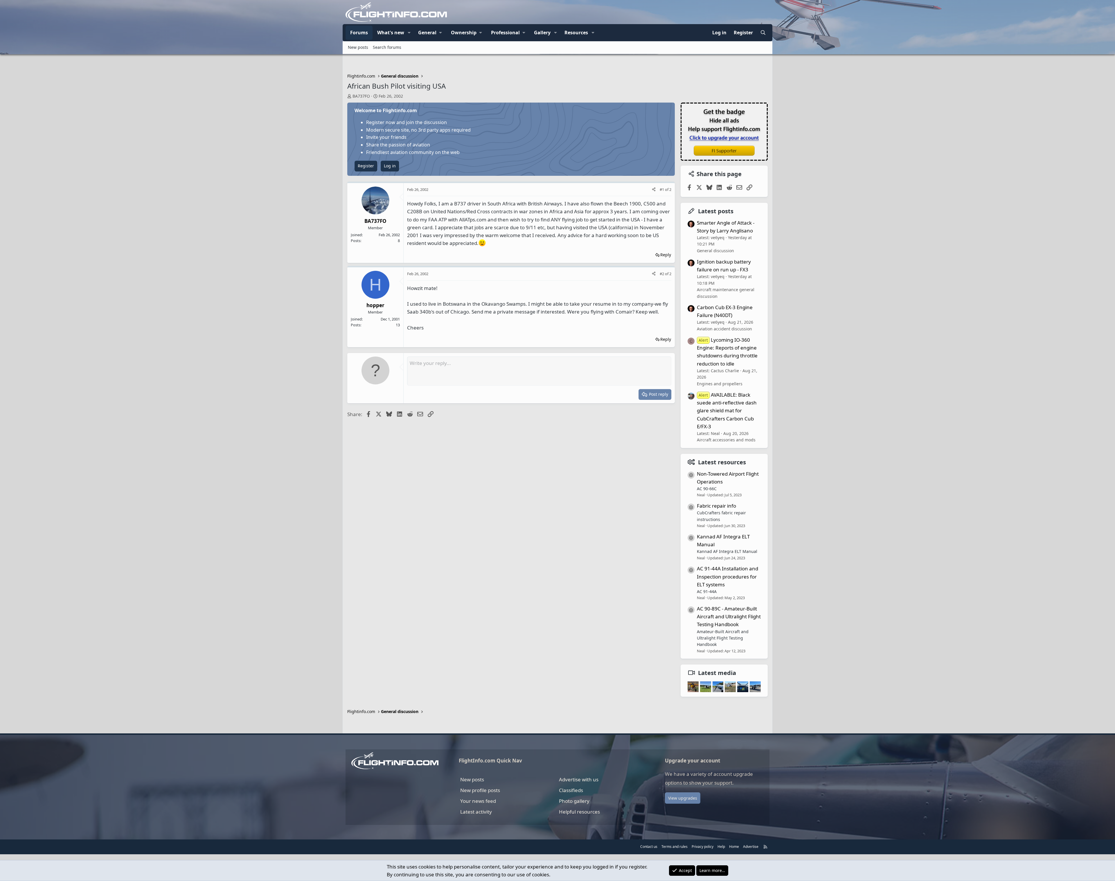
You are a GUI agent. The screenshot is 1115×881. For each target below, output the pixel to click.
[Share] (654, 190)
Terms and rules (674, 846)
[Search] (762, 33)
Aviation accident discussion (724, 329)
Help (721, 846)
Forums (359, 32)
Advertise (750, 846)
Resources (576, 32)
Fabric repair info (716, 505)
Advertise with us (578, 779)
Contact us (648, 846)
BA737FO (361, 96)
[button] (409, 33)
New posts (358, 47)
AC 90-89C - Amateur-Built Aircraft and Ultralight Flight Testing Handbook (729, 616)
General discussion (715, 250)
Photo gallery (574, 801)
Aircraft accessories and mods (726, 440)
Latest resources (722, 462)
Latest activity (476, 811)
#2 (662, 273)
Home (734, 846)
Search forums (387, 47)
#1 (662, 189)
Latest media (717, 673)
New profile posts (480, 790)
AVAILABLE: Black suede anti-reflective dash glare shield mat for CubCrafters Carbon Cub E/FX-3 (727, 410)
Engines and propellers (719, 383)
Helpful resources (579, 811)
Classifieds (571, 790)
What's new (390, 32)
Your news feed (478, 801)
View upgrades (682, 798)
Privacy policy (702, 846)
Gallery (542, 32)
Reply (665, 254)
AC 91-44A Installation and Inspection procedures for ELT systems (727, 576)
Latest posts (715, 211)
